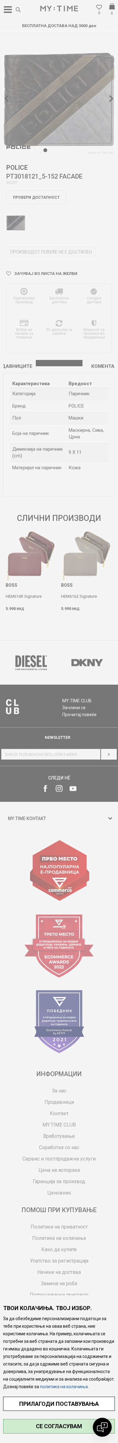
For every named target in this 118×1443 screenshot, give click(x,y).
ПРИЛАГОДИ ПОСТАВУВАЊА (59, 1403)
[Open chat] (102, 1427)
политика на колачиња (64, 1386)
